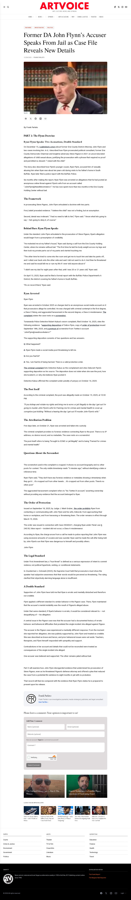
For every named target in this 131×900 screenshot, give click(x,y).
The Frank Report (94, 874)
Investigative (39, 27)
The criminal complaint (34, 368)
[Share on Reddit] (36, 119)
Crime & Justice (9, 844)
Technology (94, 852)
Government (7, 852)
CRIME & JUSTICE (82, 17)
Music (48, 857)
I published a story (47, 147)
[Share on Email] (45, 119)
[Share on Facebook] (26, 119)
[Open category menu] (4, 7)
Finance (92, 844)
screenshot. (60, 315)
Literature (49, 852)
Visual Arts (50, 848)
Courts (5, 840)
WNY (73, 17)
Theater (49, 840)
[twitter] (118, 7)
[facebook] (115, 7)
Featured (28, 27)
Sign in (40, 740)
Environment (7, 848)
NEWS (40, 17)
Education (93, 840)
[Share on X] (31, 119)
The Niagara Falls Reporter (97, 878)
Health (92, 848)
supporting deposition (51, 325)
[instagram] (122, 7)
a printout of (53, 328)
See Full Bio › (43, 702)
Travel (92, 857)
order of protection (90, 325)
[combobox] (124, 893)
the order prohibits (81, 508)
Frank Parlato (38, 57)
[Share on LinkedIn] (40, 119)
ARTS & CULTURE (63, 17)
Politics (50, 27)
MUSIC (101, 17)
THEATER (93, 17)
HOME (30, 17)
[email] (126, 7)
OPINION (50, 17)
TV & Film (49, 844)
